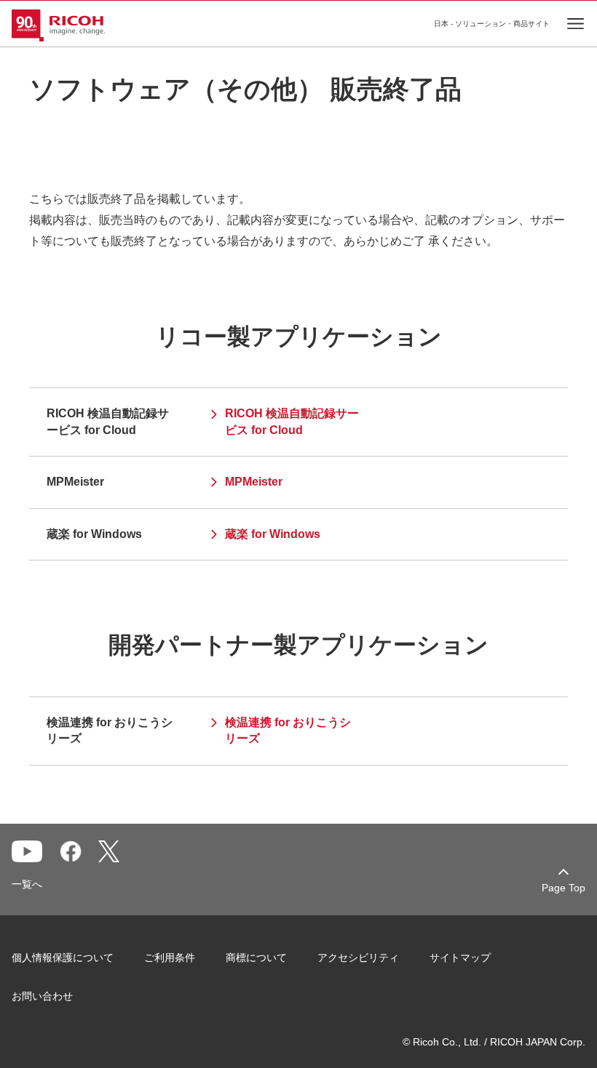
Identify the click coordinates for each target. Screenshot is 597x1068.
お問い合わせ (42, 996)
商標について (256, 957)
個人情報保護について (63, 957)
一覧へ (27, 884)
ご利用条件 (169, 957)
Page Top (563, 888)
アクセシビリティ (358, 957)
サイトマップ (460, 957)
